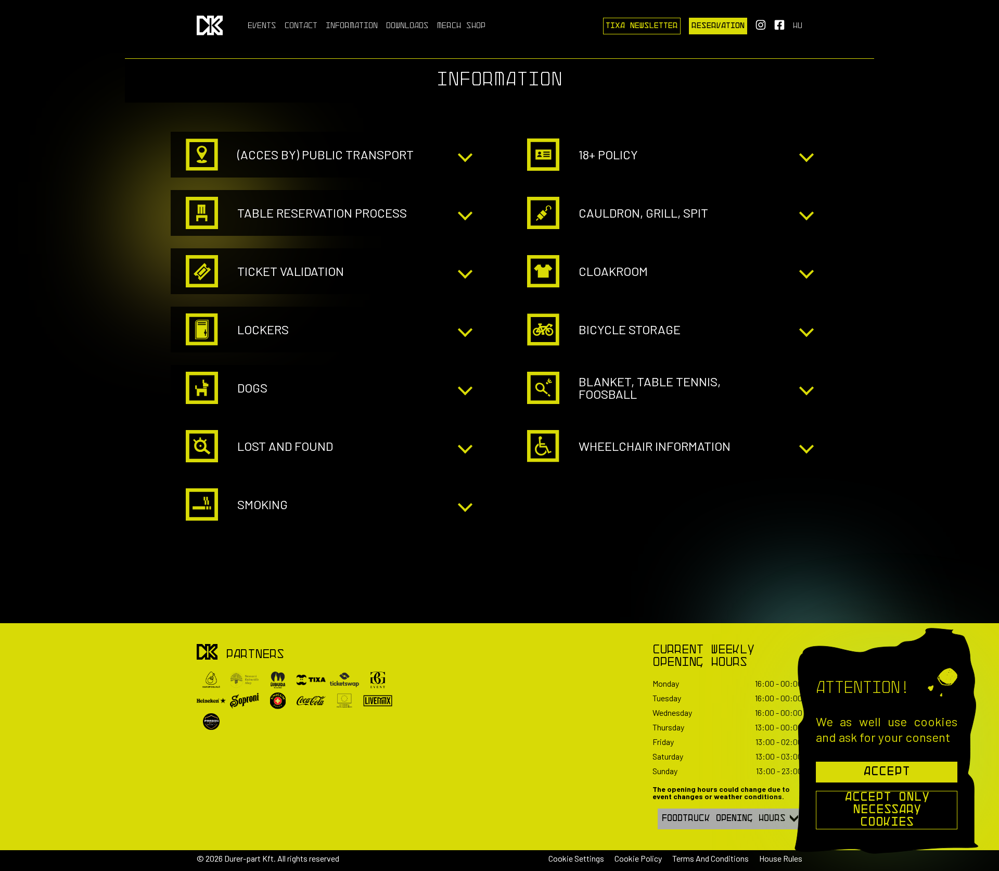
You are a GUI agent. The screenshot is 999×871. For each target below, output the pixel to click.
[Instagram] (760, 28)
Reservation (718, 26)
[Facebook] (779, 28)
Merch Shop (461, 26)
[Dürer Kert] (207, 652)
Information (352, 26)
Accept (886, 772)
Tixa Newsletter (642, 26)
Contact (301, 26)
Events (262, 26)
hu (797, 26)
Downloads (407, 26)
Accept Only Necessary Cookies (886, 810)
